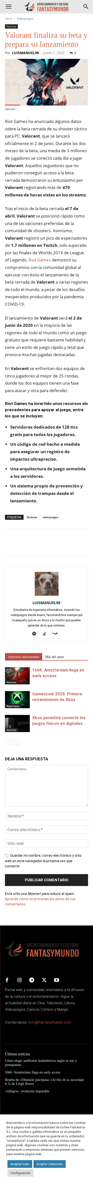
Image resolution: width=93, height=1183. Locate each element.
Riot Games (40, 260)
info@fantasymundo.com (50, 1022)
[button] (8, 6)
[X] (21, 546)
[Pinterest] (33, 546)
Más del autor (54, 657)
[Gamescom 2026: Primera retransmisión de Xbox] (17, 699)
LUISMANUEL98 (25, 52)
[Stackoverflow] (46, 634)
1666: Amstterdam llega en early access (32, 1072)
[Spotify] (36, 634)
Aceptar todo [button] (19, 1164)
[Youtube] (57, 980)
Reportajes (12, 706)
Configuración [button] (20, 1173)
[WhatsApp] (44, 546)
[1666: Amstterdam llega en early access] (17, 675)
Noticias (11, 26)
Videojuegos (25, 18)
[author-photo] (47, 596)
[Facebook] (10, 546)
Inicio (8, 18)
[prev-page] (8, 742)
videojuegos (50, 517)
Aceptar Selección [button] (49, 1164)
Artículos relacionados (23, 657)
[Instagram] (19, 980)
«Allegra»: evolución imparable (27, 1091)
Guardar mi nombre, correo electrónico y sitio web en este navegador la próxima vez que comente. (43, 860)
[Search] (86, 6)
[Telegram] (56, 546)
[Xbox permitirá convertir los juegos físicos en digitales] (17, 723)
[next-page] (16, 742)
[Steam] (57, 634)
